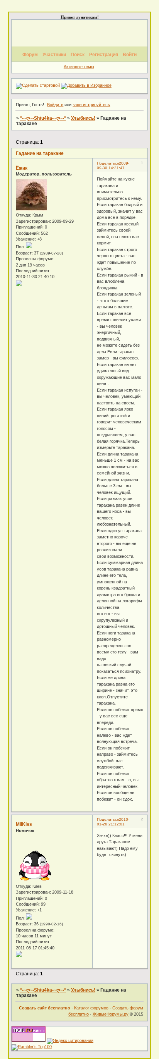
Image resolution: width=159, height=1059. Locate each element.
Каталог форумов (91, 1008)
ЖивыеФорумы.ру (111, 1014)
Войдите (55, 104)
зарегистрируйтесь (91, 104)
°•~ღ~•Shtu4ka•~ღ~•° (43, 118)
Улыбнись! (83, 118)
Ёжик (21, 168)
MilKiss (24, 824)
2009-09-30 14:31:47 (113, 165)
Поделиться (108, 163)
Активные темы (79, 66)
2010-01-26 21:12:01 (113, 821)
